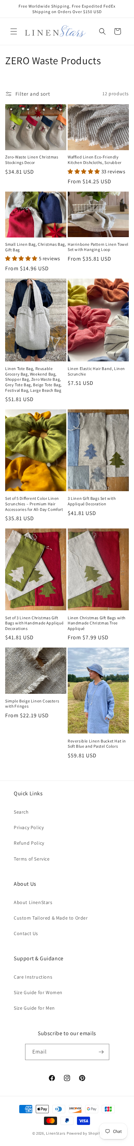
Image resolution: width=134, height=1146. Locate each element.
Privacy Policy (29, 827)
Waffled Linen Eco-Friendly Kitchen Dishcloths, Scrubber (95, 159)
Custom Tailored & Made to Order (51, 918)
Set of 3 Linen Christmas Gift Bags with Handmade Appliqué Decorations (34, 623)
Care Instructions (33, 977)
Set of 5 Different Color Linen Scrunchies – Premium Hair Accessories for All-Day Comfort (34, 504)
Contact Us (26, 933)
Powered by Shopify (84, 1133)
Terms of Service (32, 859)
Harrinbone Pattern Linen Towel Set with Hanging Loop (98, 247)
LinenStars (56, 1133)
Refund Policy (29, 843)
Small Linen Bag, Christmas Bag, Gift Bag (35, 247)
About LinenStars (33, 902)
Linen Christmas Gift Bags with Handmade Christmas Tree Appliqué (96, 623)
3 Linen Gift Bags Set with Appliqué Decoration (92, 501)
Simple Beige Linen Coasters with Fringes (32, 703)
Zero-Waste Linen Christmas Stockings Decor (31, 159)
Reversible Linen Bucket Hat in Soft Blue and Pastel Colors (97, 743)
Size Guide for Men (34, 1008)
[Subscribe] (101, 1052)
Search (21, 812)
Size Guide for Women (38, 992)
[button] (13, 31)
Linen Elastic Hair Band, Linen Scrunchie (96, 371)
